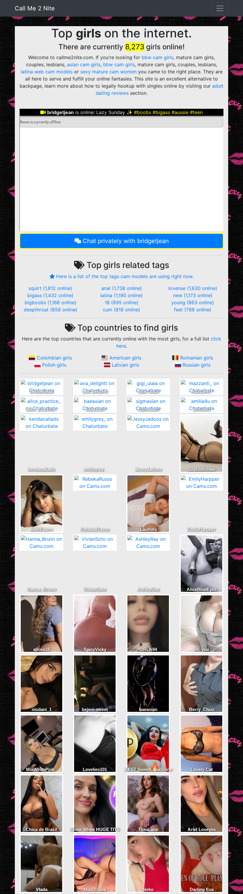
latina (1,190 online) (121, 295)
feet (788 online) (192, 310)
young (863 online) (192, 302)
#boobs (142, 112)
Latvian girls (125, 365)
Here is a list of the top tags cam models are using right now (124, 276)
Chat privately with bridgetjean (126, 241)
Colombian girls (54, 358)
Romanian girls (196, 358)
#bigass (161, 112)
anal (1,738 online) (121, 288)
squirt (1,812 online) (50, 288)
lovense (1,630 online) (192, 288)
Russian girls (196, 365)
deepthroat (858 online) (50, 310)
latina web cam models (47, 72)
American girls (125, 358)
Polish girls (54, 365)
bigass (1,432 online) (50, 295)
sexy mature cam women (108, 72)
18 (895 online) (121, 302)
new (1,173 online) (192, 295)
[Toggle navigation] (220, 8)
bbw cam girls (157, 57)
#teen (196, 112)
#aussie (180, 112)
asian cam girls (83, 64)
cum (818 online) (121, 310)
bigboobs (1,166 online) (50, 302)
